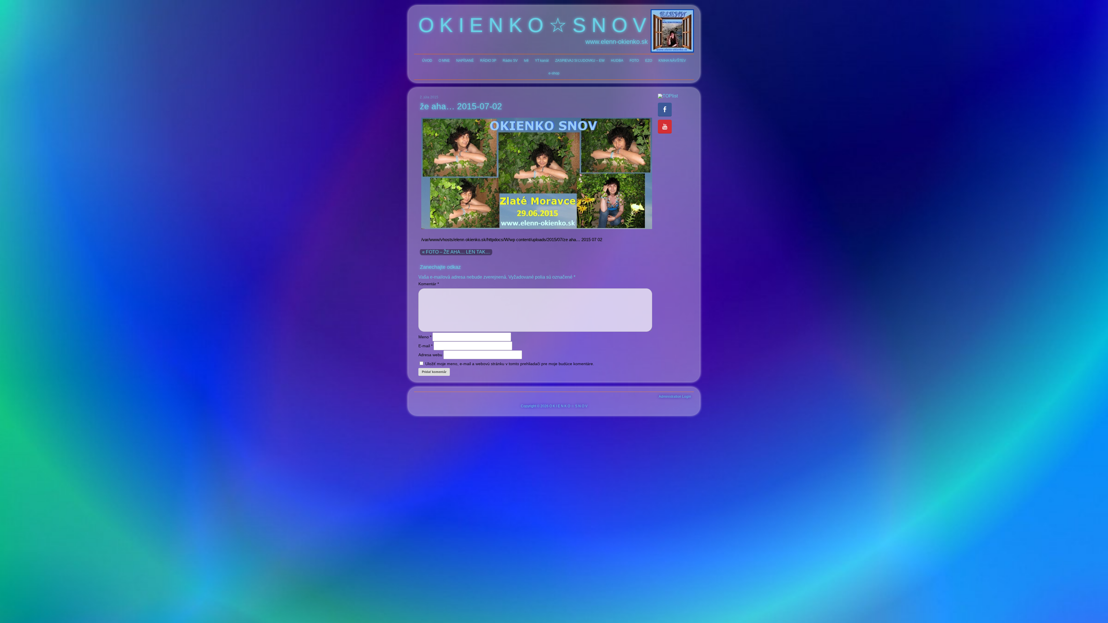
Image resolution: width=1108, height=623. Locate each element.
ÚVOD (427, 61)
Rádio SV (510, 61)
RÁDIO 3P (488, 61)
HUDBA (617, 61)
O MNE (444, 61)
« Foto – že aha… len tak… (456, 251)
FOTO (634, 61)
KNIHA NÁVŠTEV (672, 61)
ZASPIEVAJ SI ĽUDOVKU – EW (579, 61)
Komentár (428, 284)
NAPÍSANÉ (465, 61)
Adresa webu (430, 354)
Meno (424, 337)
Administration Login (675, 396)
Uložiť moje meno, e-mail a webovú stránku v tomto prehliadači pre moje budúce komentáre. (509, 363)
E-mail (425, 346)
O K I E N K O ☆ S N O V (532, 25)
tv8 (526, 61)
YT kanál (542, 61)
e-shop (554, 73)
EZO (648, 61)
